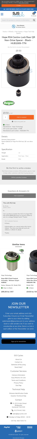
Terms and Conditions (18, 380)
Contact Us (18, 362)
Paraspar (22, 438)
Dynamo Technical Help (18, 396)
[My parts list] (22, 251)
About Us (18, 359)
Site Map (18, 385)
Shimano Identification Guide (18, 393)
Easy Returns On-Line (18, 378)
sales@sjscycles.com (20, 414)
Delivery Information (18, 375)
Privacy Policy (18, 383)
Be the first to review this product (18, 47)
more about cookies (24, 3)
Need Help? (18, 367)
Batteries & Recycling (18, 365)
